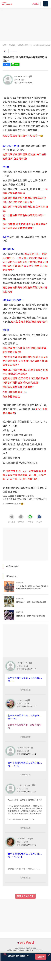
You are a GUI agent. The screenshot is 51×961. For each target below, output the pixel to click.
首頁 (4, 45)
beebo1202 (25, 838)
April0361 (24, 662)
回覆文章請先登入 (25, 896)
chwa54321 (25, 747)
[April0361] (10, 666)
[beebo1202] (10, 842)
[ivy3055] (10, 704)
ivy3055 (23, 700)
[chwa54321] (10, 751)
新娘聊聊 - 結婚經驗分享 (18, 45)
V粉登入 (35, 3)
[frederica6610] (8, 80)
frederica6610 (23, 76)
